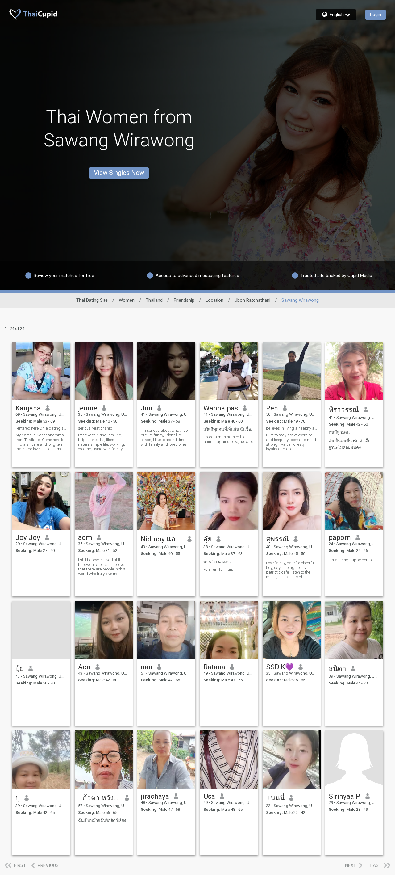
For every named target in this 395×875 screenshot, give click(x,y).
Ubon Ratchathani (252, 300)
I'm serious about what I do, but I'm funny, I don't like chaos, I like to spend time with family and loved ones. (165, 437)
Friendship (184, 300)
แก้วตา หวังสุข (99, 798)
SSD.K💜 (280, 667)
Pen (272, 408)
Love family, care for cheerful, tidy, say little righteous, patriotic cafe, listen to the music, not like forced (291, 570)
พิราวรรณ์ (344, 410)
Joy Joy (27, 537)
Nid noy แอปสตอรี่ (162, 539)
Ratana (214, 667)
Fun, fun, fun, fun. (218, 569)
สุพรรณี (277, 539)
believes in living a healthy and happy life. (291, 428)
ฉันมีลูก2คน (339, 432)
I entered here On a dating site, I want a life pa (41, 428)
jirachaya (155, 796)
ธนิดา (337, 668)
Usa (209, 796)
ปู (17, 798)
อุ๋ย (207, 539)
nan (146, 667)
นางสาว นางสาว (217, 561)
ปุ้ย (19, 668)
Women (127, 300)
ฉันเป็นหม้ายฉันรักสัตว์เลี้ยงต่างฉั (103, 820)
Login (375, 14)
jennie (87, 408)
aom (85, 537)
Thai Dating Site (92, 300)
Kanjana (28, 408)
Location (214, 300)
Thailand (154, 300)
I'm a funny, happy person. (352, 559)
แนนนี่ (275, 798)
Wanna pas (220, 408)
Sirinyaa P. (345, 796)
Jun (146, 408)
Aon (84, 667)
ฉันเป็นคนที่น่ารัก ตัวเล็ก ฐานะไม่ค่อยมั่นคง (350, 444)
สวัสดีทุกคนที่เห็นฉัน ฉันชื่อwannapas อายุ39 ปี (229, 429)
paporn (340, 537)
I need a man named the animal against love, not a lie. (228, 439)
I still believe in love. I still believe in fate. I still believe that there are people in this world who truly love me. (101, 566)
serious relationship (95, 428)
